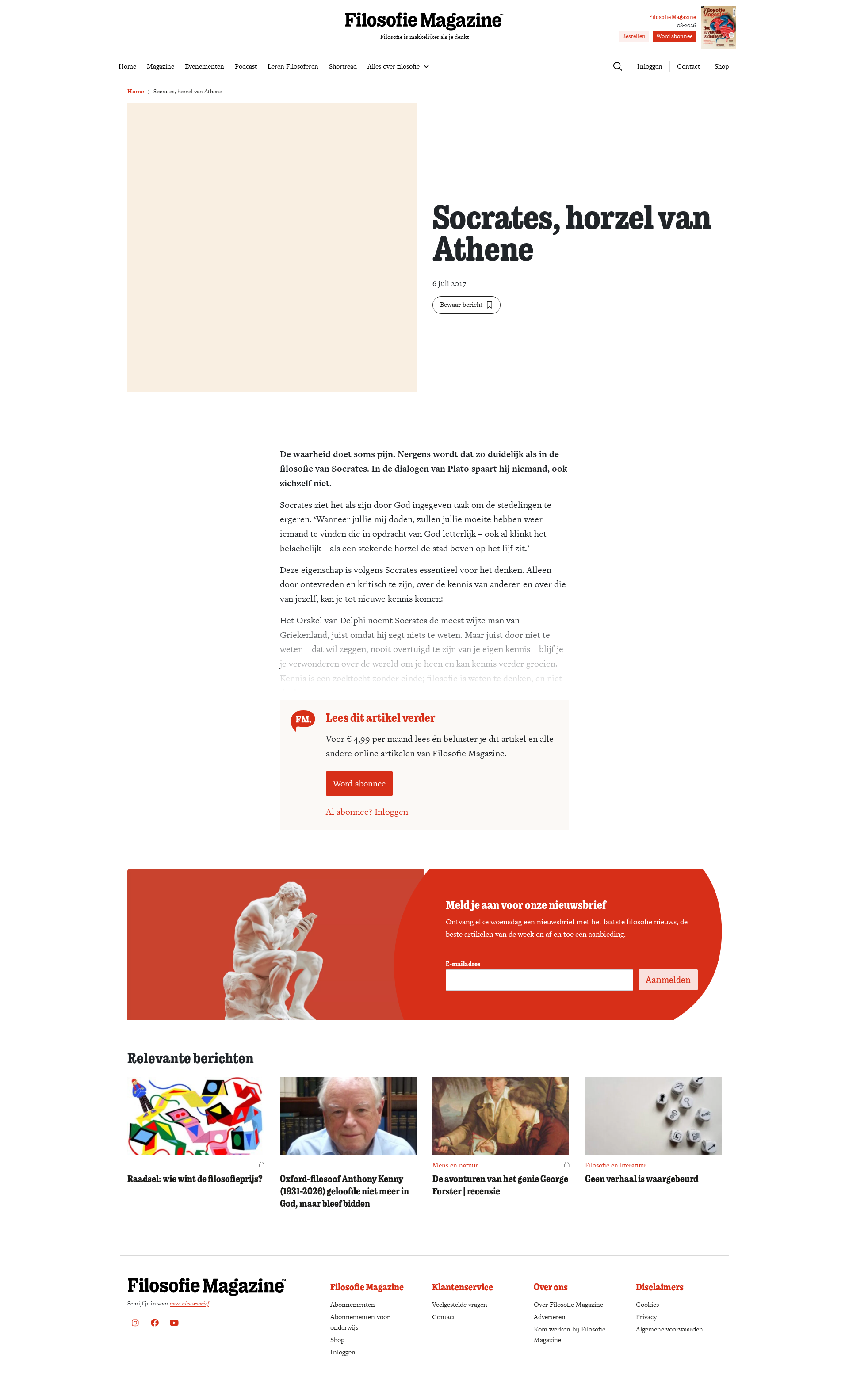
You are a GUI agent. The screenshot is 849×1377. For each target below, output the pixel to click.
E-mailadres (463, 963)
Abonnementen (352, 1304)
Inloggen (343, 1352)
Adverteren (550, 1316)
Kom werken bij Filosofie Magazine (569, 1334)
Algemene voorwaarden (669, 1329)
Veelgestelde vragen (459, 1304)
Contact (688, 66)
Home (135, 91)
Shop (722, 66)
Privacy (646, 1316)
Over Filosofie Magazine (568, 1304)
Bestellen (634, 36)
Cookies (647, 1304)
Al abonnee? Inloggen (367, 811)
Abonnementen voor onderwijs (360, 1322)
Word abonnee (674, 36)
